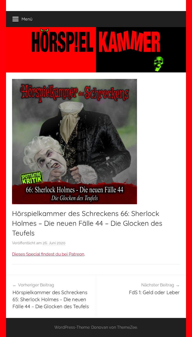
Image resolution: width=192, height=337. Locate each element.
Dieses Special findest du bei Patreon (48, 254)
